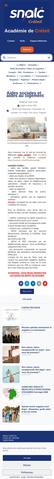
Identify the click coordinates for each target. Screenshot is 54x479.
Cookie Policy (15, 477)
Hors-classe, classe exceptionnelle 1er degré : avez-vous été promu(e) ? (36, 350)
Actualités (32, 65)
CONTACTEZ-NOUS (31, 307)
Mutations (11, 76)
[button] (21, 283)
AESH (14, 109)
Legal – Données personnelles (32, 477)
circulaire (41, 155)
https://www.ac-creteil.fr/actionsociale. (24, 160)
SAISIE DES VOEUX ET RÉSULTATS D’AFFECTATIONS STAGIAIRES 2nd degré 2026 (36, 389)
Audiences (18, 83)
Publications (33, 83)
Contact (11, 41)
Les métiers (26, 76)
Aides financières (24, 109)
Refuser (27, 465)
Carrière (42, 72)
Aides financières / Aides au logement (27, 69)
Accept (27, 458)
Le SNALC (21, 65)
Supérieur (25, 80)
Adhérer (27, 49)
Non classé (33, 113)
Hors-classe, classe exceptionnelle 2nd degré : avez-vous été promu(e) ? (36, 369)
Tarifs (22, 41)
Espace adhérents (38, 41)
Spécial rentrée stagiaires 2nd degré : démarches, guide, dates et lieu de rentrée (36, 409)
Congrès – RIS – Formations (21, 72)
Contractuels (41, 76)
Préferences (27, 472)
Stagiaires (14, 80)
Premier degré (38, 80)
